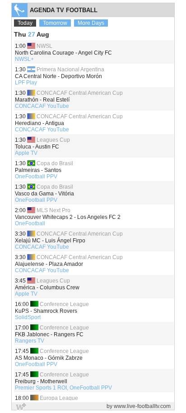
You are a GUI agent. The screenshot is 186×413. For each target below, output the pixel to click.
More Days (91, 23)
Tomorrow (55, 23)
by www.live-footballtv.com (139, 406)
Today (25, 23)
